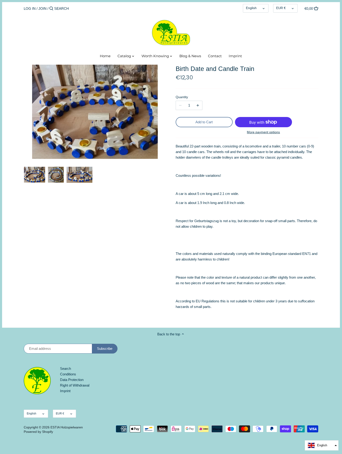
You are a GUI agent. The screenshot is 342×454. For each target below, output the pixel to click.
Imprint (65, 391)
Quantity (182, 97)
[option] (34, 175)
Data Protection (72, 380)
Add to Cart (204, 122)
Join (42, 8)
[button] (322, 445)
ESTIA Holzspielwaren (66, 427)
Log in (30, 8)
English (251, 8)
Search (65, 369)
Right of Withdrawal (74, 385)
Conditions (68, 374)
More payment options (263, 132)
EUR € (281, 8)
